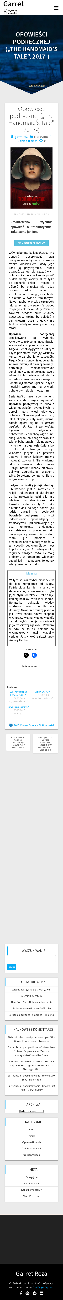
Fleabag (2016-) (31, 1069)
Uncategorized (31, 1154)
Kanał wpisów (31, 1183)
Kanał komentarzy (31, 1189)
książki (31, 1135)
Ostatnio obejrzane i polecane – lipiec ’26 (31, 1014)
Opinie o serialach (32, 1148)
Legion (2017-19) (42, 691)
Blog (31, 1129)
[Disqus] (31, 799)
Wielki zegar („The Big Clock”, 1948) (31, 989)
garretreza (21, 137)
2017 (17, 725)
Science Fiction (38, 725)
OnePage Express (43, 1287)
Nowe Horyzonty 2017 (18, 706)
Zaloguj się (31, 1177)
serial (50, 725)
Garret (13, 7)
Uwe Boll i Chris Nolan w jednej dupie (31, 1002)
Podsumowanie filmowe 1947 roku (31, 1008)
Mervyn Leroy (35, 1089)
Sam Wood (35, 1079)
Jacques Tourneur (39, 1041)
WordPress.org (31, 1196)
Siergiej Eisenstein (31, 995)
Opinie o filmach (27, 141)
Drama (24, 725)
